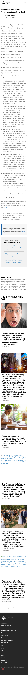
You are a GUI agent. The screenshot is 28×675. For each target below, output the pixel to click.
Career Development (6, 625)
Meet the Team (4, 653)
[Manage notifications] (3, 669)
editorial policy (7, 219)
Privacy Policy (4, 660)
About (2, 650)
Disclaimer (3, 658)
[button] (14, 608)
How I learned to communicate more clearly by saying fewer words (14, 248)
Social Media (4, 635)
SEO (2, 645)
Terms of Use (4, 663)
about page (17, 219)
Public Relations (5, 633)
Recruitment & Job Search (7, 628)
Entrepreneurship (5, 637)
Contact (3, 655)
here (5, 207)
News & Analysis (5, 642)
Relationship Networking (7, 640)
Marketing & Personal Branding (8, 630)
